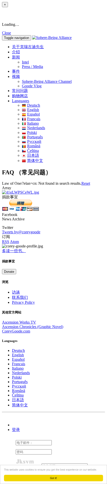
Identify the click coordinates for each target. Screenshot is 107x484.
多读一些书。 (14, 251)
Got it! (53, 478)
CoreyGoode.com (16, 331)
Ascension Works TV (19, 322)
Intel (25, 62)
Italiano (33, 123)
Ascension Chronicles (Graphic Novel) (32, 327)
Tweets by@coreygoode (21, 232)
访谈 (16, 292)
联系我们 (20, 297)
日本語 (33, 155)
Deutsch (33, 105)
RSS (5, 242)
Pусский (34, 141)
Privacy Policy (23, 302)
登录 (16, 429)
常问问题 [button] (20, 91)
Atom (14, 242)
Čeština (33, 151)
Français (33, 119)
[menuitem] (63, 62)
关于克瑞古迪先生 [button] (28, 47)
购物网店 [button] (20, 96)
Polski (32, 132)
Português (35, 137)
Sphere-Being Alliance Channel (47, 81)
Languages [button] (20, 101)
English (33, 110)
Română (33, 146)
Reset (85, 183)
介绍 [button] (16, 52)
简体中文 (35, 160)
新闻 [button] (16, 57)
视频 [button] (16, 76)
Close (6, 33)
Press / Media (32, 66)
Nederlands (36, 128)
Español (33, 114)
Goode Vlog (32, 86)
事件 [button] (16, 71)
